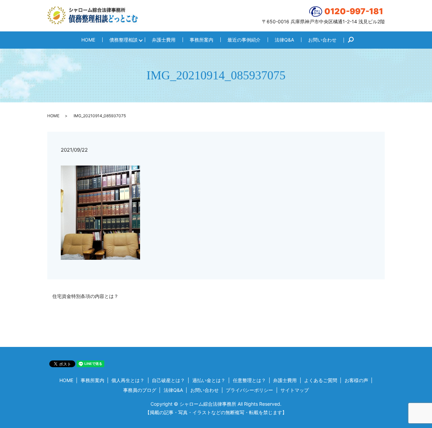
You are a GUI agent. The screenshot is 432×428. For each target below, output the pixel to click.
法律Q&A (284, 40)
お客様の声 (356, 380)
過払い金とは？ (208, 380)
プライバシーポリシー (249, 390)
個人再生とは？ (127, 380)
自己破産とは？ (168, 380)
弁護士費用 (164, 40)
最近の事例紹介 (244, 40)
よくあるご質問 (320, 380)
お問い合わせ (322, 40)
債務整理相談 (123, 40)
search (354, 40)
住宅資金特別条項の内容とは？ (85, 296)
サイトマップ (294, 390)
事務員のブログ (139, 390)
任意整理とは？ (249, 380)
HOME (88, 40)
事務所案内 (201, 40)
